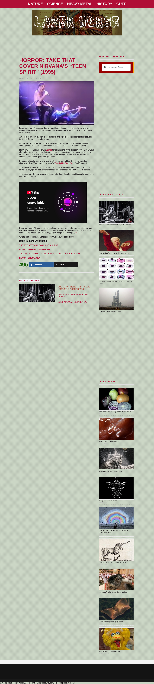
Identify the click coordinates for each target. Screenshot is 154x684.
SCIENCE (55, 4)
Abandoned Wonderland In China (110, 312)
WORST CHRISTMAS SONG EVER (35, 250)
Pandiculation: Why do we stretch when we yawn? (115, 253)
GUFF (121, 4)
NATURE (35, 4)
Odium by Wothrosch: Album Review (110, 471)
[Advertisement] (77, 45)
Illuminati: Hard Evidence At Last (109, 651)
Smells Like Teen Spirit (64, 163)
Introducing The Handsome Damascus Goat (113, 592)
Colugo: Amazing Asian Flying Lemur (111, 622)
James (49, 150)
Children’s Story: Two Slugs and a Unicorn (112, 562)
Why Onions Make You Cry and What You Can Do (115, 412)
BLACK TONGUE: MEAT (30, 258)
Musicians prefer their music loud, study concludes (115, 225)
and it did (79, 233)
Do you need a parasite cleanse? (109, 441)
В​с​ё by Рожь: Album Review (72, 302)
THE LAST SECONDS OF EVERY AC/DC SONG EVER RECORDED (49, 254)
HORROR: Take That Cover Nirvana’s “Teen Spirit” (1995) (52, 66)
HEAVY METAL (79, 4)
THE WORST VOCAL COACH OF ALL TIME (38, 245)
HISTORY (104, 4)
